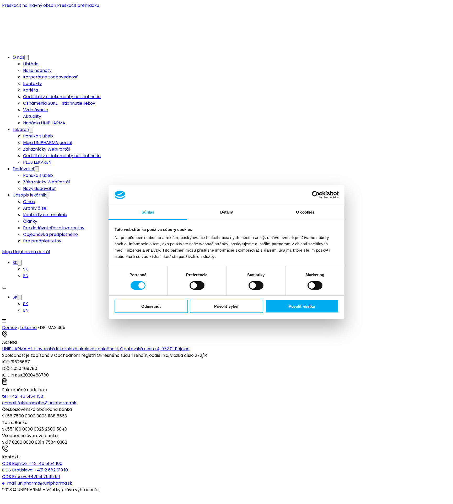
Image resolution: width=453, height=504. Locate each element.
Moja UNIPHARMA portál (47, 143)
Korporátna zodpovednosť (50, 77)
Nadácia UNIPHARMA (44, 123)
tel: (22, 396)
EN (25, 276)
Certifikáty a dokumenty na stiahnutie (62, 97)
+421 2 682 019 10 (35, 470)
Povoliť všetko (302, 306)
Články (30, 221)
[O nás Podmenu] (26, 57)
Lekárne (28, 328)
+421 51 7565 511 (31, 477)
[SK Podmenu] (20, 263)
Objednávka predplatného (50, 234)
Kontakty (32, 84)
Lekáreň (21, 129)
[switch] (197, 285)
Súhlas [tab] (148, 212)
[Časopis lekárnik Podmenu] (48, 195)
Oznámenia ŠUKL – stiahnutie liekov (59, 103)
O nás (18, 57)
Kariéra (30, 90)
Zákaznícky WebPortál (46, 149)
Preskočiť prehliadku (78, 5)
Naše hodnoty (37, 70)
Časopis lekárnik (29, 195)
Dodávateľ (24, 169)
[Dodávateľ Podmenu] (37, 169)
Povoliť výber (226, 306)
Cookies (109, 490)
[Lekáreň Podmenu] (31, 129)
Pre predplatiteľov (42, 241)
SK (15, 262)
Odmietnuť (151, 306)
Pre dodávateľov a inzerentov (53, 228)
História (31, 64)
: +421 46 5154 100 (32, 463)
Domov (9, 328)
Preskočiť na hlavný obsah (29, 5)
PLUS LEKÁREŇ (37, 162)
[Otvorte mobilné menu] (4, 288)
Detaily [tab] (226, 212)
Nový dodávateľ (39, 188)
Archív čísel (35, 208)
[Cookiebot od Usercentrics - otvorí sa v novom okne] (316, 195)
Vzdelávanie (35, 110)
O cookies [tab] (305, 212)
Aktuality (32, 116)
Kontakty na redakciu (45, 215)
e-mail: (39, 403)
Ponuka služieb (38, 136)
